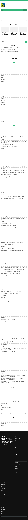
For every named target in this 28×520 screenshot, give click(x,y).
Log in (1, 419)
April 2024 (2, 73)
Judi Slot (2, 240)
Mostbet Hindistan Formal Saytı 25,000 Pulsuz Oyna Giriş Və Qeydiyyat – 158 (11, 282)
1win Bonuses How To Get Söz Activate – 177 (7, 144)
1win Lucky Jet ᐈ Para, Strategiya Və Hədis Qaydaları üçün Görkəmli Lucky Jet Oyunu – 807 (14, 154)
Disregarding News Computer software (14, 34)
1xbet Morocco (3, 190)
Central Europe (17, 445)
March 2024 (2, 75)
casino (2, 214)
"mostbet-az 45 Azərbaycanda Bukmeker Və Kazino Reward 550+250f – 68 (11, 134)
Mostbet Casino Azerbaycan (5, 277)
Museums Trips (3, 505)
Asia (15, 440)
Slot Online (2, 363)
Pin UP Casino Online (4, 336)
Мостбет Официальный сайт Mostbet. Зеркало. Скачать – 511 (9, 411)
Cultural (2, 490)
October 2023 (3, 85)
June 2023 (2, 90)
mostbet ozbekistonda (4, 299)
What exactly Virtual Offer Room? (23, 34)
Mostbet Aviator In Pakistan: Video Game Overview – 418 (9, 259)
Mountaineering (17, 468)
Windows (2, 405)
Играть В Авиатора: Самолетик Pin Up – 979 (7, 407)
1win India (2, 152)
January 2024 (3, 79)
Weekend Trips (3, 513)
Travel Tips (2, 369)
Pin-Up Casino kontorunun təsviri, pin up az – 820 (8, 351)
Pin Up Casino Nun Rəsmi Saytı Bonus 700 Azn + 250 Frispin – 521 (10, 334)
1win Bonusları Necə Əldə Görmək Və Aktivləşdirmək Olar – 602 (10, 146)
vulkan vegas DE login (4, 392)
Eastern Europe (17, 447)
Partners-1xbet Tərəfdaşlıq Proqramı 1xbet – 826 (8, 319)
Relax (15, 474)
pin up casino (3, 329)
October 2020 (3, 119)
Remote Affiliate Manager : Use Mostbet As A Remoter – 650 (9, 357)
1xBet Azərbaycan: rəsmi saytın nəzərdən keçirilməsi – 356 (9, 174)
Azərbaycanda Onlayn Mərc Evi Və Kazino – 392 (7, 200)
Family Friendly (3, 496)
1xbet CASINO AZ (3, 181)
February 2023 (3, 98)
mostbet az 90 (3, 261)
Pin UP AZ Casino (3, 321)
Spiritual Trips (3, 509)
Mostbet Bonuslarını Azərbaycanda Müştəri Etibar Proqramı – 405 (10, 273)
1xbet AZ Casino (3, 168)
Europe (16, 444)
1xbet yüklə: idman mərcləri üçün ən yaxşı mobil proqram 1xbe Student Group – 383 (12, 198)
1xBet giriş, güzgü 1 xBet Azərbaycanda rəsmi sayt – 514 (8, 188)
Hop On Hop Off (17, 462)
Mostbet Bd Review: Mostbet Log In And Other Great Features (10, 51)
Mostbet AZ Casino (3, 263)
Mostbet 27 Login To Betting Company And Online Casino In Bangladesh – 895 (12, 250)
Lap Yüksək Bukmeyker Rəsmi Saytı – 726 (7, 244)
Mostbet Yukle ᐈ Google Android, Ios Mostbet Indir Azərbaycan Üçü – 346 (11, 313)
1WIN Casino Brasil (3, 150)
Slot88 (2, 365)
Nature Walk (2, 507)
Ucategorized (3, 371)
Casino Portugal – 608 (4, 216)
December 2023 (3, 81)
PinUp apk (2, 353)
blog (1, 210)
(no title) (2, 53)
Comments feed (3, 423)
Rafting (16, 472)
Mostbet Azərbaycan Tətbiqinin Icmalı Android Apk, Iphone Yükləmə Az (11, 55)
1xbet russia (2, 192)
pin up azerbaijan (3, 325)
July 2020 (2, 121)
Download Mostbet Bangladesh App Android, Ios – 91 (8, 225)
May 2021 (2, 117)
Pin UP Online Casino (4, 344)
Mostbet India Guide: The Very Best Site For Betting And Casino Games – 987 (12, 287)
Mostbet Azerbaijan (3, 265)
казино (2, 409)
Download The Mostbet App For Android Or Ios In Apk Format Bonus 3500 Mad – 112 (13, 227)
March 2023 (2, 96)
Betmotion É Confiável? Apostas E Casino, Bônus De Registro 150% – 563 (11, 204)
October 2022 (3, 106)
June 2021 (2, 115)
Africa (15, 442)
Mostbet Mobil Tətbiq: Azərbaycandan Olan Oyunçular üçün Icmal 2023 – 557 (12, 291)
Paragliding (16, 470)
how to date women (4, 236)
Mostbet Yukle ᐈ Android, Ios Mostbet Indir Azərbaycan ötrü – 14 (10, 311)
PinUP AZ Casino (3, 355)
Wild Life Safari (17, 479)
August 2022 (2, 110)
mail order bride (3, 246)
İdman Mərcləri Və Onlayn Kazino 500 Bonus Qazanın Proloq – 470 (10, 238)
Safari (2, 511)
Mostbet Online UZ (3, 297)
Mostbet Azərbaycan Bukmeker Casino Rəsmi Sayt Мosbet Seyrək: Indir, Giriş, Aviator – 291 (14, 267)
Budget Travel (3, 484)
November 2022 (3, 104)
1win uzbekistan (3, 159)
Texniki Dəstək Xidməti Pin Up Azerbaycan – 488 (8, 367)
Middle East (16, 450)
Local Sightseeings (17, 464)
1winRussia (2, 164)
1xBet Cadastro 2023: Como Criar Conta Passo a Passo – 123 (9, 179)
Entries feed (2, 421)
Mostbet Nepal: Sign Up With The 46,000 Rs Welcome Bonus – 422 (10, 293)
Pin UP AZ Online (3, 323)
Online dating (3, 315)
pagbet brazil (3, 317)
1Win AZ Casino (3, 139)
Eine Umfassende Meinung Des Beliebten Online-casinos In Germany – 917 (11, 231)
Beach (2, 486)
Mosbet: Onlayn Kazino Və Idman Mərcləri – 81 (7, 248)
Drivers (2, 229)
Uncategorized (3, 373)
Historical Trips (3, 501)
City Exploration (3, 492)
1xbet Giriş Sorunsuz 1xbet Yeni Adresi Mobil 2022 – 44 (8, 186)
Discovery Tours (11, 5)
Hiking (15, 460)
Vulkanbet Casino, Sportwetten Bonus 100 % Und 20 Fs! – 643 (9, 399)
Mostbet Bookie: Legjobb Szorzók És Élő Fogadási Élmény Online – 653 (11, 275)
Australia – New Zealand (18, 438)
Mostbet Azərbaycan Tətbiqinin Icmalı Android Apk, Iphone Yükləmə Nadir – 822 (12, 269)
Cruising (16, 458)
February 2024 (3, 77)
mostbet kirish (3, 289)
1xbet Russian (3, 194)
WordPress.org (3, 425)
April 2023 (2, 94)
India (15, 436)
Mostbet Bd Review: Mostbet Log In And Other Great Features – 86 (10, 271)
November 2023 (3, 83)
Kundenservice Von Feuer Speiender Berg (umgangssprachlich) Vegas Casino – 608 (13, 242)
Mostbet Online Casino (4, 295)
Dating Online (3, 221)
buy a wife (2, 212)
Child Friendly (3, 488)
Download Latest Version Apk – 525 (6, 223)
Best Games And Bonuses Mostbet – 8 (6, 202)
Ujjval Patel (2, 18)
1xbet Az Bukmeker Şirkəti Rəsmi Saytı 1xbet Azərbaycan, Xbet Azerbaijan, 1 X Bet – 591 (13, 166)
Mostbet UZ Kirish (3, 309)
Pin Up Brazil (2, 327)
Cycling (16, 456)
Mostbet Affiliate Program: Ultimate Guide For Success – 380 (9, 254)
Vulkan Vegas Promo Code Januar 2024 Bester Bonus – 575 (10, 397)
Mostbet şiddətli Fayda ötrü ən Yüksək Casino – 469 (8, 304)
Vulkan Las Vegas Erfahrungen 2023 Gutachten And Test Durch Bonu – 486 (11, 384)
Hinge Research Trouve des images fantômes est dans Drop (5, 35)
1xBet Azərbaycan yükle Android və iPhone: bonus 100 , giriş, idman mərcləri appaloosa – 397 (14, 172)
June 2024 (2, 69)
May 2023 (2, 92)
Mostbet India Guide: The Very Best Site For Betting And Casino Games (11, 47)
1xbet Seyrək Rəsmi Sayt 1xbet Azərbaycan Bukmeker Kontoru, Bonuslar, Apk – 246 (12, 196)
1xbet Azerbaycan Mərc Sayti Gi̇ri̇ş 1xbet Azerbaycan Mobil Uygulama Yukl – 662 (12, 170)
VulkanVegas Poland (4, 403)
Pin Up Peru (2, 346)
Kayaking (16, 466)
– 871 (1, 132)
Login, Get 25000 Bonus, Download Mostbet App (8, 49)
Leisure (2, 503)
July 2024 (2, 67)
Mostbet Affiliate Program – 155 (5, 252)
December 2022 (3, 102)
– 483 (1, 127)
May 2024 (2, 71)
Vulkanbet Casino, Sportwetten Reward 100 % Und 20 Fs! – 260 (10, 401)
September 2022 (3, 108)
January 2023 (3, 100)
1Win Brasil (2, 148)
